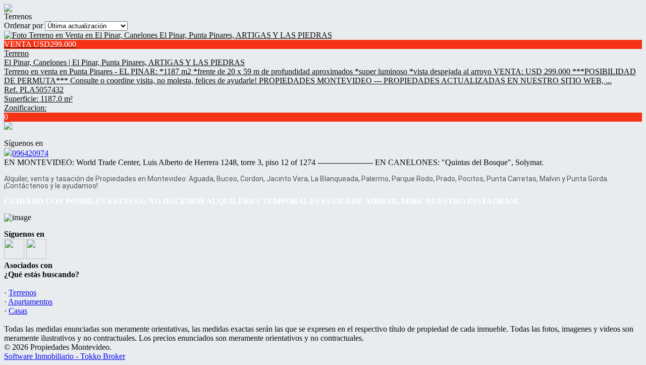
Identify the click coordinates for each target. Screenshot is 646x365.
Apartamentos (30, 301)
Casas (18, 310)
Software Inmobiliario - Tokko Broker (64, 356)
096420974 (30, 153)
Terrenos (22, 292)
